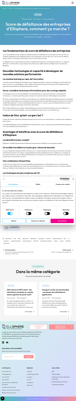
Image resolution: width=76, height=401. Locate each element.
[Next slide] (68, 319)
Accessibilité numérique (58, 384)
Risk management (49, 19)
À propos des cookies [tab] (63, 184)
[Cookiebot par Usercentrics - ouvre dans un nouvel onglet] (61, 179)
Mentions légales (56, 374)
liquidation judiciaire (15, 241)
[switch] (28, 213)
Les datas (29, 371)
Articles (10, 8)
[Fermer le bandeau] (73, 179)
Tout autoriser (62, 221)
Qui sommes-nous (6, 371)
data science (25, 238)
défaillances (33, 238)
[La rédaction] (11, 227)
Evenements (30, 382)
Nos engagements (6, 374)
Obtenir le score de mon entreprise (11, 390)
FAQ (53, 371)
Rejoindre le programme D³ (9, 392)
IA (68, 238)
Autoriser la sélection (38, 221)
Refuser (13, 221)
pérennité (36, 241)
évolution (48, 238)
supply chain (6, 243)
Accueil (4, 8)
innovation (6, 241)
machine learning (27, 241)
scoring (61, 241)
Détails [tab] (38, 184)
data (19, 238)
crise (15, 238)
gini (65, 238)
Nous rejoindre (5, 377)
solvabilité (68, 241)
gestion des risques (57, 238)
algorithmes (8, 238)
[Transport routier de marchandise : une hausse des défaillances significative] (55, 299)
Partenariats (5, 379)
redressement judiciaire (46, 241)
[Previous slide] (7, 319)
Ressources (30, 385)
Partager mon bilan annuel (9, 387)
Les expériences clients (32, 374)
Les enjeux (29, 377)
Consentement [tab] (13, 184)
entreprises (41, 238)
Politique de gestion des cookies (59, 381)
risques (55, 241)
